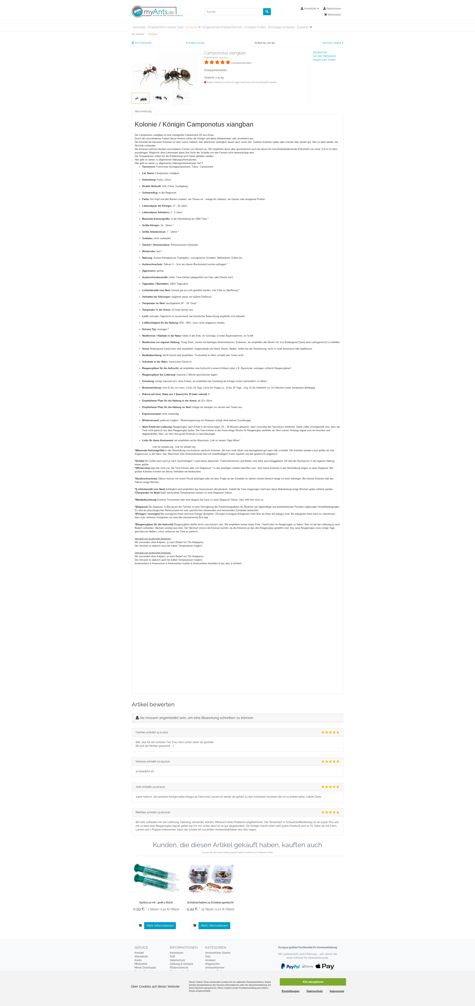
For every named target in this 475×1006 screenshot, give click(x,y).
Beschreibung (143, 111)
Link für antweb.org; (164, 446)
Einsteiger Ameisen (281, 27)
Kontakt (139, 952)
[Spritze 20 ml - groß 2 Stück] (156, 878)
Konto (138, 960)
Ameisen (192, 27)
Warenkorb (334, 14)
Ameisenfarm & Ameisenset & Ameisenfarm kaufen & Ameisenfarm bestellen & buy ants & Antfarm (188, 563)
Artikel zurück (195, 42)
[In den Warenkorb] (140, 925)
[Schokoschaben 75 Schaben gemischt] (210, 878)
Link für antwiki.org (185, 446)
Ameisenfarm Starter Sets (166, 27)
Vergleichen (320, 52)
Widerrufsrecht (179, 967)
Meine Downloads (145, 967)
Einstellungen (290, 991)
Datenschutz (177, 960)
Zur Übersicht (142, 42)
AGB (172, 956)
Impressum (176, 952)
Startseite (139, 27)
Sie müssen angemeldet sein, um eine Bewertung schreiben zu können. (197, 718)
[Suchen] (267, 11)
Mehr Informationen (160, 925)
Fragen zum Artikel (324, 59)
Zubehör (303, 27)
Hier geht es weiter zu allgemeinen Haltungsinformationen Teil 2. (169, 163)
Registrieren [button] (333, 8)
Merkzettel (141, 963)
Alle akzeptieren (313, 981)
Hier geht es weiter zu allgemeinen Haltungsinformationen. (166, 159)
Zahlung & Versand (181, 963)
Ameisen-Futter (255, 27)
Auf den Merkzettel (324, 56)
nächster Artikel (332, 42)
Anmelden (310, 8)
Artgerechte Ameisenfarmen (222, 27)
